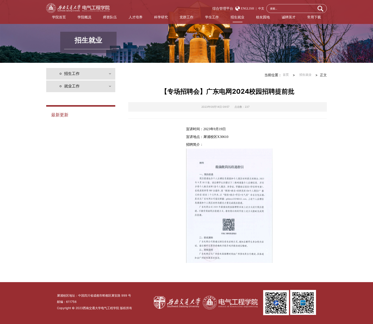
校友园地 (263, 17)
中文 (260, 8)
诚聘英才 (289, 17)
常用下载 (314, 17)
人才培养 (135, 17)
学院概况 (84, 17)
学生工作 (212, 17)
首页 (286, 74)
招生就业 (237, 17)
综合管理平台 (222, 8)
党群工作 (186, 17)
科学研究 (161, 17)
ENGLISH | (248, 8)
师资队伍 (110, 17)
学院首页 (59, 17)
